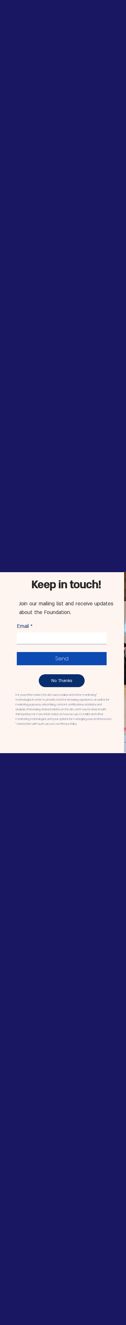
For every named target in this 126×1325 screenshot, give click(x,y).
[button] (62, 680)
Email (24, 626)
